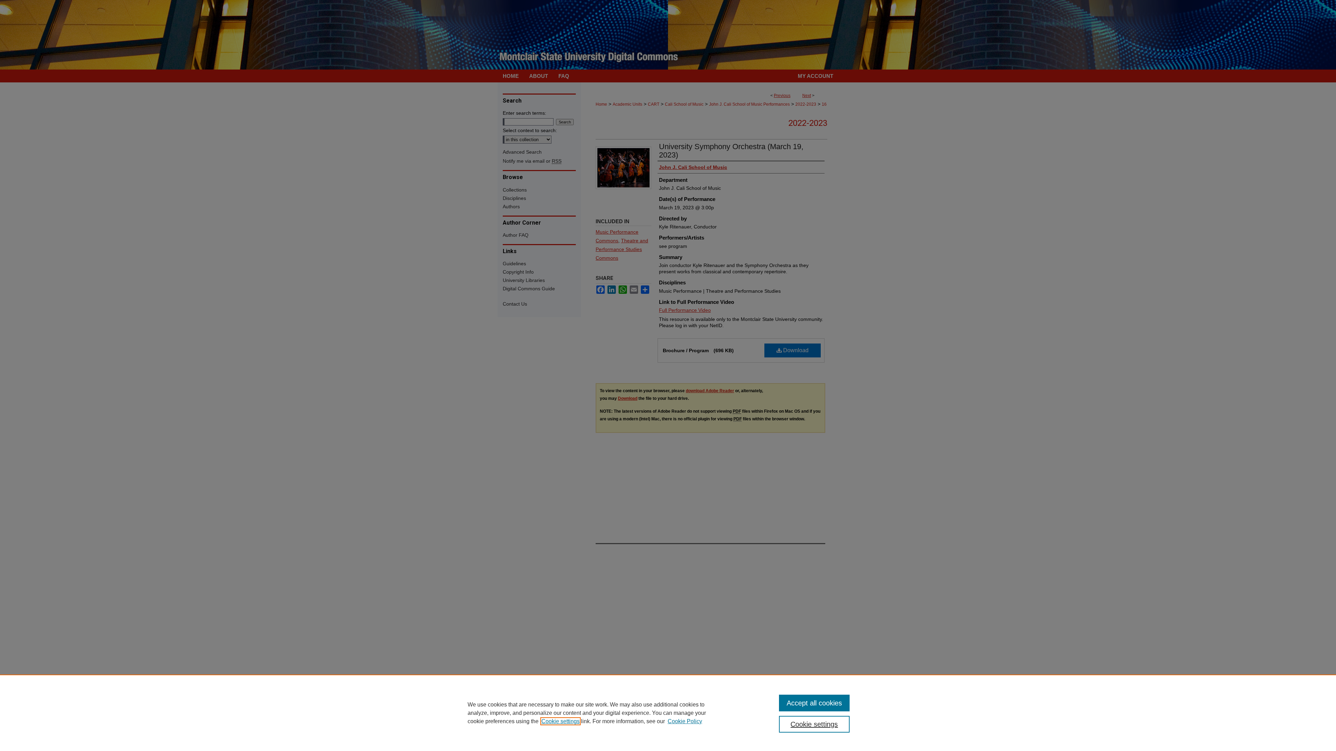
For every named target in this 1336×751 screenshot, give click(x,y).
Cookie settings (560, 721)
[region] (668, 713)
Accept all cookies (814, 703)
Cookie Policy (685, 721)
